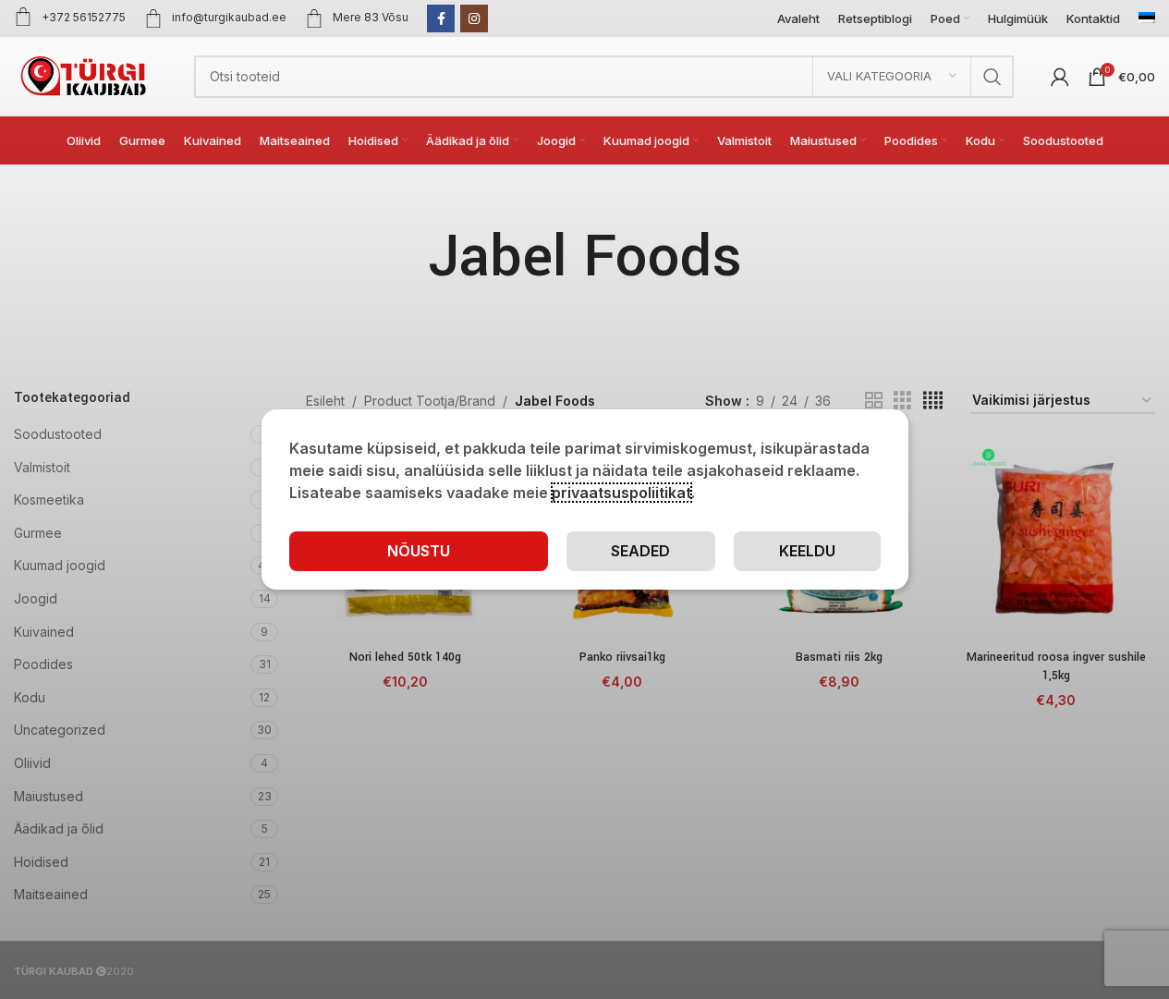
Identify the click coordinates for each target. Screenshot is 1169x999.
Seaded (640, 551)
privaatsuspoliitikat (621, 492)
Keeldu (807, 551)
